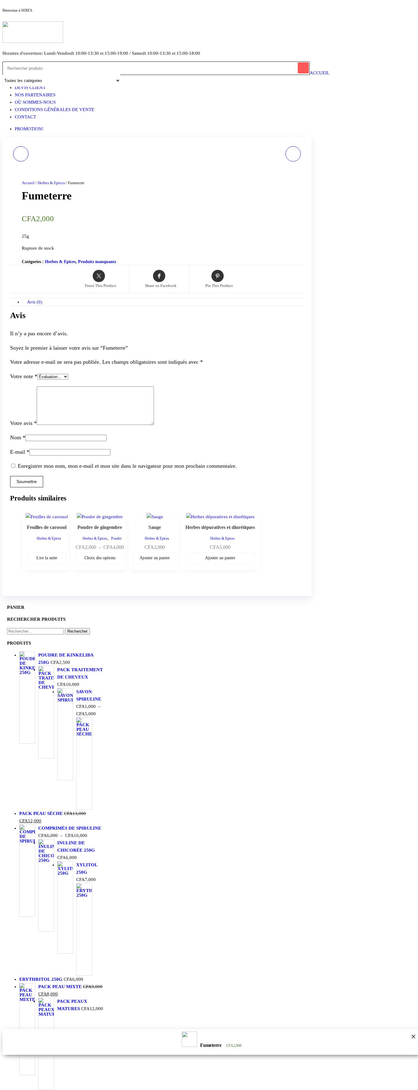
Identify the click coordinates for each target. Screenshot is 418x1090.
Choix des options (99, 558)
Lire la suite (46, 558)
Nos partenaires (35, 94)
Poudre (116, 538)
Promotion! (29, 128)
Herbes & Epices (51, 182)
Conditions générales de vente (54, 109)
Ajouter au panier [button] (155, 558)
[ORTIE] (293, 154)
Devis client (30, 87)
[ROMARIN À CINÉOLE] (20, 154)
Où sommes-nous (35, 102)
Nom (17, 437)
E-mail (19, 452)
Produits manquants (97, 261)
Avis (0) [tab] (34, 301)
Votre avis (23, 423)
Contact (25, 116)
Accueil (320, 72)
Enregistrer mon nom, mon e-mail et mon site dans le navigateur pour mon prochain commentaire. (127, 466)
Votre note (23, 376)
